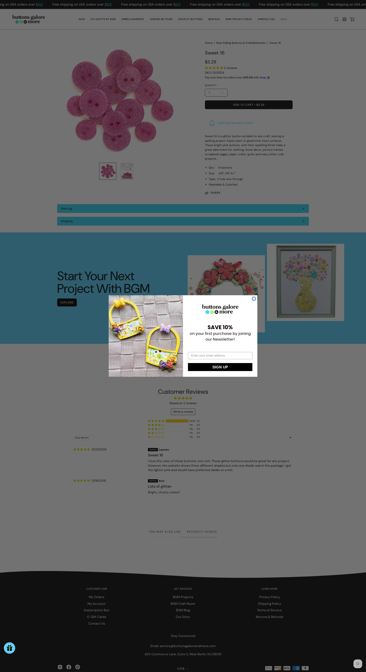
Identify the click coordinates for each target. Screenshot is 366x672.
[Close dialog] (254, 299)
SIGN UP (220, 367)
